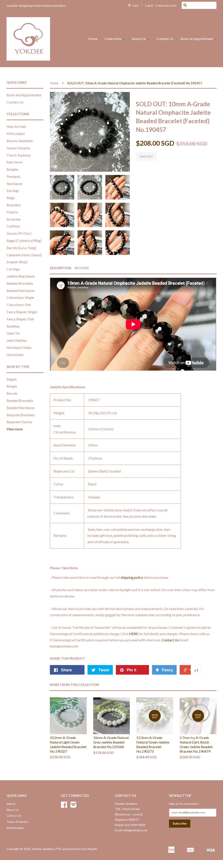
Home (92, 39)
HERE (133, 634)
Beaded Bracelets (20, 283)
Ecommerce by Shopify (82, 849)
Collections (113, 39)
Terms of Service (17, 821)
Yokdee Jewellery (43, 849)
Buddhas (13, 326)
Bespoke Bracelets (21, 415)
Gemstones (15, 355)
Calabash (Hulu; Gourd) (24, 255)
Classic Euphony (19, 155)
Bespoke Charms (19, 422)
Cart (135, 5)
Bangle (12, 386)
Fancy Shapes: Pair (20, 319)
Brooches (14, 219)
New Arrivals (16, 126)
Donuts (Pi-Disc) (19, 233)
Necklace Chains (19, 347)
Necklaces (14, 183)
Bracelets (14, 205)
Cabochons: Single (20, 297)
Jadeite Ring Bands (21, 276)
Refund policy (15, 828)
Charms (12, 212)
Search (11, 803)
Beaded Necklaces (21, 290)
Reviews (81, 268)
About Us (139, 39)
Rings (11, 198)
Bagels (12, 379)
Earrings (13, 190)
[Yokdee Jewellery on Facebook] (64, 806)
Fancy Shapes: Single (22, 312)
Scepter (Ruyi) (17, 262)
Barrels (12, 393)
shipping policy (132, 577)
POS (58, 849)
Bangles (13, 169)
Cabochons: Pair (19, 305)
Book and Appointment (24, 95)
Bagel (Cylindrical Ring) (24, 240)
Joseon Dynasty (18, 148)
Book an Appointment (197, 39)
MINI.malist (16, 133)
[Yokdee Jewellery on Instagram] (73, 806)
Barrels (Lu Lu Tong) (21, 248)
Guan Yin (13, 333)
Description (60, 268)
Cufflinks (13, 226)
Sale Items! (15, 162)
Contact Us (164, 39)
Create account (166, 5)
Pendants (13, 176)
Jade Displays (17, 340)
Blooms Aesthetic (20, 141)
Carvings (13, 269)
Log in (149, 5)
